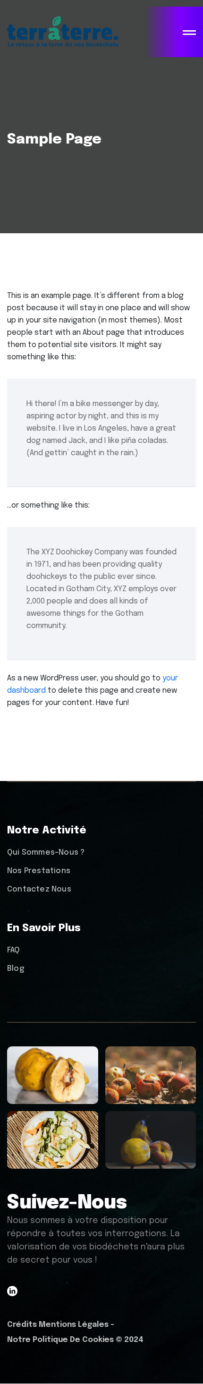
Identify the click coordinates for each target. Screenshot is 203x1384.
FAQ (13, 950)
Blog (15, 969)
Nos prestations (38, 871)
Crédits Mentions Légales (58, 1325)
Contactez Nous (39, 889)
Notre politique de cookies (60, 1340)
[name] (189, 32)
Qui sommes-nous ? (46, 853)
